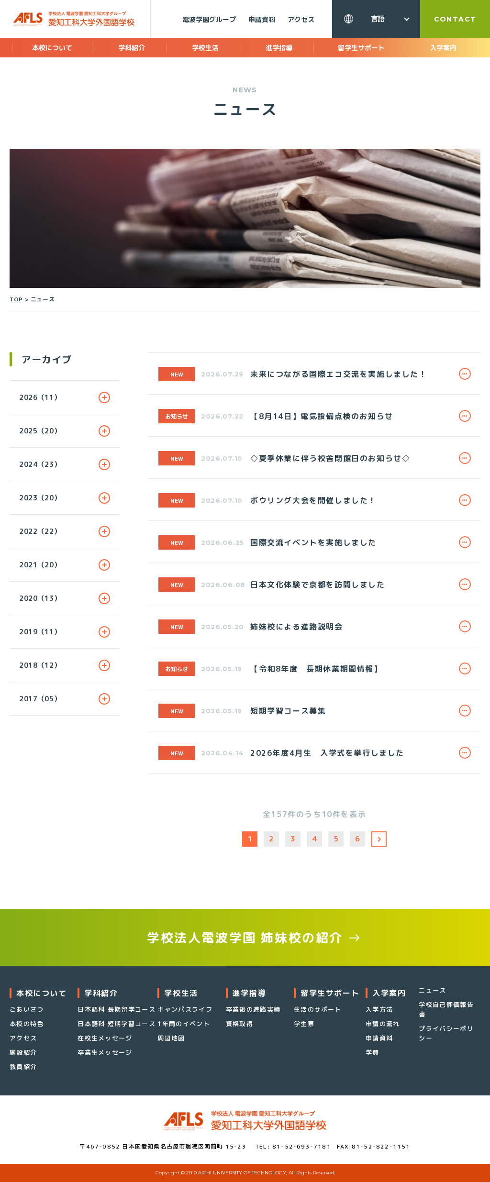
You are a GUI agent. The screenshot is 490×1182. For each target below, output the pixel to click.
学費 (372, 1052)
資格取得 (239, 1023)
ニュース (432, 990)
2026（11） (40, 397)
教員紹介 (23, 1066)
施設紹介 (23, 1052)
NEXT (379, 839)
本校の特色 (27, 1023)
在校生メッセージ (105, 1038)
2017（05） (40, 698)
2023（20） (40, 497)
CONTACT (455, 19)
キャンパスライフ (184, 1009)
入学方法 (379, 1009)
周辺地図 (171, 1038)
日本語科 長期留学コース (117, 1009)
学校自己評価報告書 (446, 1009)
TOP (16, 299)
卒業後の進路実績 (253, 1009)
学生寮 (304, 1023)
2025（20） (40, 430)
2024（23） (40, 464)
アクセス (301, 19)
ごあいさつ (27, 1009)
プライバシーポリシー (446, 1033)
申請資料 (261, 19)
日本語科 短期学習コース (117, 1023)
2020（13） (40, 598)
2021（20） (40, 564)
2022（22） (40, 531)
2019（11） (40, 631)
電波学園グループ (209, 19)
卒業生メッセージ (105, 1052)
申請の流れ (383, 1023)
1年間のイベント (183, 1023)
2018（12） (40, 665)
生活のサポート (318, 1009)
